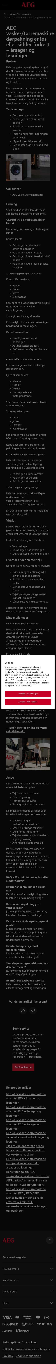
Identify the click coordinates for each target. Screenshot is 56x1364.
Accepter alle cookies (28, 702)
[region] (28, 682)
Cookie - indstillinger (28, 694)
